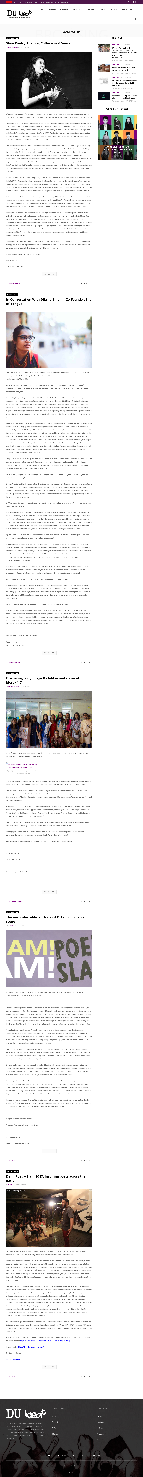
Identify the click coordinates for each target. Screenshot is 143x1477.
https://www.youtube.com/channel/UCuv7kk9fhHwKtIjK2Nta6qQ (45, 1341)
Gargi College (12, 294)
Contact (55, 1422)
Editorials (64, 9)
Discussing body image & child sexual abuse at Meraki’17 (42, 680)
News (42, 9)
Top (72, 1472)
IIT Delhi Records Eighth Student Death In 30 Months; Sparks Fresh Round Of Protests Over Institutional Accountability (42, 2)
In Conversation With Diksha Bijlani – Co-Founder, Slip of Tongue (48, 301)
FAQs (54, 1428)
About (54, 1416)
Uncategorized (12, 1171)
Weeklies (100, 1434)
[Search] (135, 19)
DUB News (116, 45)
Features (52, 9)
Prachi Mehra (13, 47)
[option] (117, 137)
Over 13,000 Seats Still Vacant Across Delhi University (123, 69)
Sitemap (55, 1434)
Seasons (91, 9)
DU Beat (11, 925)
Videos (104, 9)
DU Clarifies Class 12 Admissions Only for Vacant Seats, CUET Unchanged (124, 83)
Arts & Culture (12, 38)
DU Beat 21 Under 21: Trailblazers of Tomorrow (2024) (117, 149)
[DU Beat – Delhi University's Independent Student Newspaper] (19, 14)
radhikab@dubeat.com (15, 1359)
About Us (114, 9)
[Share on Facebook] (81, 283)
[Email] (89, 283)
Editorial (100, 1428)
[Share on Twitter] (84, 283)
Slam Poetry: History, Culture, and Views (38, 43)
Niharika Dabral (14, 686)
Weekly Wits (77, 9)
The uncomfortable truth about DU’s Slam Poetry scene (45, 919)
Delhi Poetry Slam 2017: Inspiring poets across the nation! (45, 1178)
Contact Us (127, 9)
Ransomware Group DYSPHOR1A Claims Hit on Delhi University (124, 97)
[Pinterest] (86, 283)
